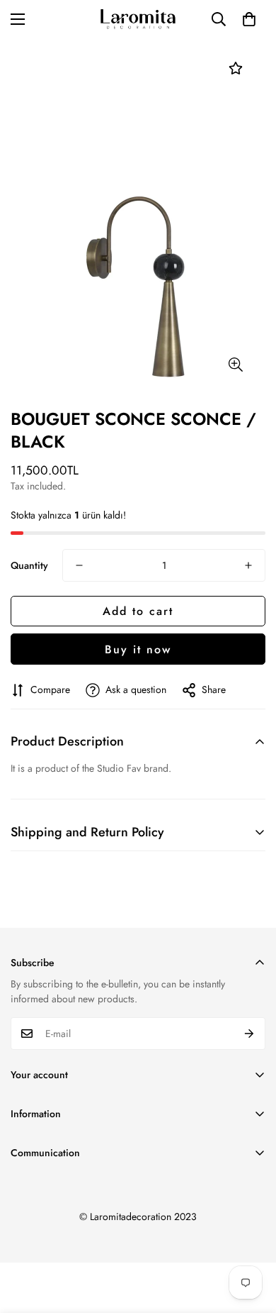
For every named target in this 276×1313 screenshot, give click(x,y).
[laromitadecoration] (138, 19)
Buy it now (138, 649)
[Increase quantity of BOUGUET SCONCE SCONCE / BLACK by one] (248, 565)
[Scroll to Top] (250, 1238)
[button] (249, 19)
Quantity (29, 565)
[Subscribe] (249, 1033)
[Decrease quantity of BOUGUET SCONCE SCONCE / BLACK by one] (79, 565)
